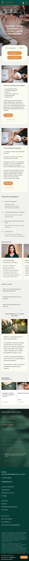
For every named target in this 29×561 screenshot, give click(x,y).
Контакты (5, 509)
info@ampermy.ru (7, 481)
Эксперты (5, 500)
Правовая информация (9, 506)
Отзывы (4, 496)
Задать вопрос (9, 187)
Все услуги (5, 516)
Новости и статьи (8, 492)
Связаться (9, 2)
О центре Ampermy (8, 486)
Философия (5, 489)
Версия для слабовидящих (11, 525)
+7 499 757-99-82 (8, 425)
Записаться (14, 57)
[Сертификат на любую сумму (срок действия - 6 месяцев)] (9, 393)
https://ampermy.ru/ (16, 545)
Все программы (7, 519)
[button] (21, 379)
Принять (23, 557)
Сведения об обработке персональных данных (13, 552)
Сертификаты (6, 522)
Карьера (4, 503)
